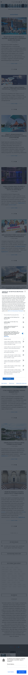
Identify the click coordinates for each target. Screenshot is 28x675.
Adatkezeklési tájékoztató (21, 383)
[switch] (23, 317)
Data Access (11, 383)
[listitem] (14, 315)
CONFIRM (8, 378)
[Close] (25, 292)
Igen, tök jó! (21, 671)
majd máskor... (11, 671)
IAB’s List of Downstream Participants (15, 310)
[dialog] (14, 337)
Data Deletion (4, 383)
